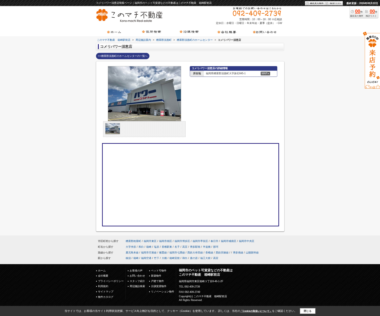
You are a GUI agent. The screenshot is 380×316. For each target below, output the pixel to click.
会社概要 (103, 275)
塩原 (156, 246)
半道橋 (207, 246)
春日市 (214, 241)
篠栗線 (163, 252)
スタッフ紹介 (137, 281)
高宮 (184, 246)
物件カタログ (105, 296)
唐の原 (194, 258)
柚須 (128, 258)
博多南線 (238, 252)
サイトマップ (105, 291)
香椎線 (209, 252)
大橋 (164, 258)
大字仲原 (131, 246)
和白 (141, 246)
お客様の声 (136, 270)
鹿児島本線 (132, 252)
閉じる (308, 310)
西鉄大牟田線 (195, 252)
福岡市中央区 (246, 241)
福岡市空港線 (149, 252)
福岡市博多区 (182, 241)
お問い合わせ (137, 275)
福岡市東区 (150, 241)
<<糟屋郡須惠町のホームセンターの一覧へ (122, 55)
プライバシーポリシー (111, 281)
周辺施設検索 (137, 286)
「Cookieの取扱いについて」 (256, 311)
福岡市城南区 (228, 241)
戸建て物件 (157, 281)
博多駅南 (195, 246)
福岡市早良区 (200, 241)
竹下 (156, 258)
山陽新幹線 (252, 252)
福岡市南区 (165, 241)
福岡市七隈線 (177, 252)
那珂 (215, 246)
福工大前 (205, 258)
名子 (177, 246)
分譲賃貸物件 (158, 286)
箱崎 (148, 246)
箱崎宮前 (174, 258)
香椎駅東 (167, 246)
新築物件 (156, 275)
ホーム (102, 270)
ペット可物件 (158, 270)
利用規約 (103, 286)
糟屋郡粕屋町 (133, 241)
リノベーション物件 (162, 291)
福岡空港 (146, 258)
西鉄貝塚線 (222, 252)
